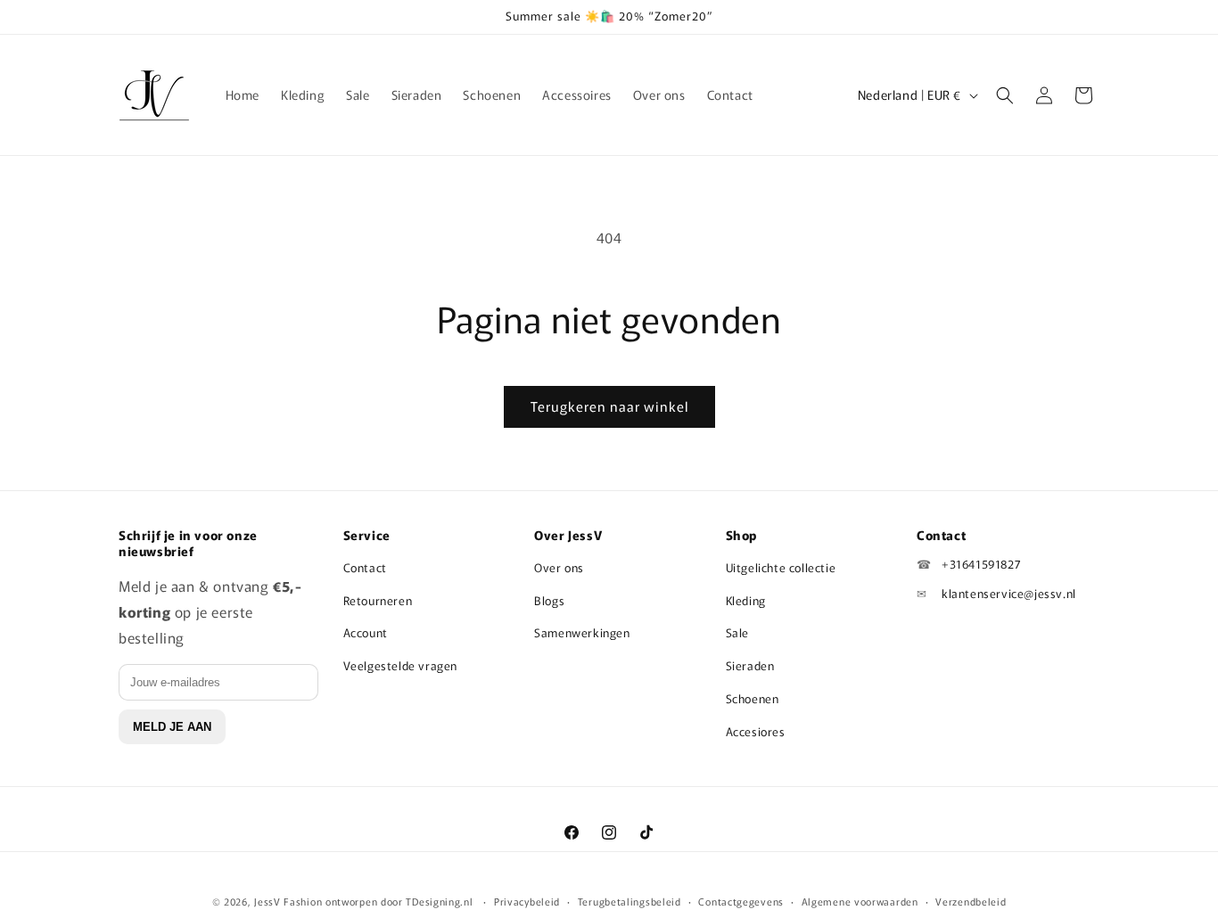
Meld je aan (172, 727)
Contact (365, 567)
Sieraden (750, 665)
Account (365, 632)
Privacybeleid (527, 900)
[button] (1005, 95)
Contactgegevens (741, 900)
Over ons (559, 567)
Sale (737, 632)
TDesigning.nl (441, 901)
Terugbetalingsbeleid (629, 900)
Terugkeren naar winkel (609, 406)
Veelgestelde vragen (400, 665)
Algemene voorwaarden (860, 900)
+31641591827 (981, 563)
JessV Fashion (288, 901)
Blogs (549, 600)
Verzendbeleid (970, 900)
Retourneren (378, 600)
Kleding (746, 600)
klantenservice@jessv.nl (1009, 593)
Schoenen (752, 698)
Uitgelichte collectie (781, 567)
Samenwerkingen (582, 632)
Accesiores (756, 731)
